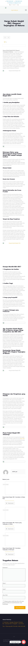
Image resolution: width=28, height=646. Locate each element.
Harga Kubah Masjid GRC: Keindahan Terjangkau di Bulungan (12, 548)
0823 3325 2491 (18, 1)
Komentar (5, 567)
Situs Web (5, 595)
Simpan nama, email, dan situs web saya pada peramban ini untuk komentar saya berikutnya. (13, 602)
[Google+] (14, 4)
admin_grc (14, 471)
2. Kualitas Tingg (7, 283)
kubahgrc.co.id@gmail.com (15, 2)
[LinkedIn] (18, 4)
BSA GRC (22, 438)
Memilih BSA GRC (14, 267)
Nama (4, 583)
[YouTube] (16, 4)
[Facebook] (12, 4)
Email (4, 589)
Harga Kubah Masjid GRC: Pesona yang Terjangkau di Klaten (12, 523)
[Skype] (10, 4)
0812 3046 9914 (10, 1)
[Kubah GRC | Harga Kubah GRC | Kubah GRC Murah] (14, 10)
